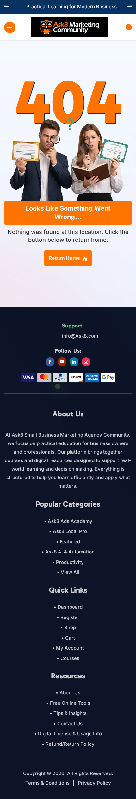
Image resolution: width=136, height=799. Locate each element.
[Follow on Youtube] (62, 361)
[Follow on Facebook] (50, 361)
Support (72, 325)
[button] (6, 7)
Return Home (64, 258)
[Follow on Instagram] (86, 361)
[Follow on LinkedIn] (74, 361)
